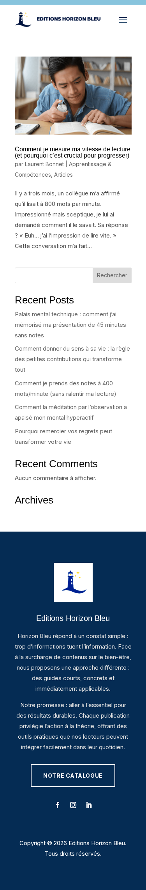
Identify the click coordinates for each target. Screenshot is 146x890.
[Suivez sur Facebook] (57, 805)
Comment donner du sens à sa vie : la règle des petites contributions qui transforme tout (72, 359)
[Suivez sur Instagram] (73, 805)
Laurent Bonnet (44, 164)
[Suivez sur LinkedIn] (89, 805)
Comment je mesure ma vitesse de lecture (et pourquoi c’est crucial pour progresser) (72, 152)
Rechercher (112, 275)
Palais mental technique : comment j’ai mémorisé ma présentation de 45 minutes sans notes (70, 324)
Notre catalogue (72, 775)
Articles (63, 174)
